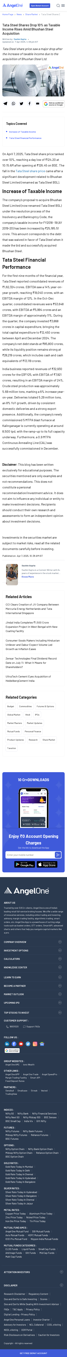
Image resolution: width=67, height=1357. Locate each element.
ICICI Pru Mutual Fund (16, 1238)
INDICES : (9, 1109)
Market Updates (34, 723)
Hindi (27, 714)
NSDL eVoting (11, 1329)
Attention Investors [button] (17, 1272)
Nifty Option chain (14, 1148)
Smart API (35, 1077)
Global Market (13, 714)
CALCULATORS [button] (12, 958)
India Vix (28, 1120)
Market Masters (14, 723)
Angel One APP (12, 1074)
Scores (43, 1299)
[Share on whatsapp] (13, 103)
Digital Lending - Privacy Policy (19, 1314)
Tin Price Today (37, 1221)
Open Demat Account (40, 6)
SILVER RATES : (12, 1188)
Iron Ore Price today (15, 1221)
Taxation (11, 748)
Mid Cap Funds (46, 1252)
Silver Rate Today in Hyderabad (21, 1192)
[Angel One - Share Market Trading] (12, 5)
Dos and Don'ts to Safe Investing (20, 1299)
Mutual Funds (13, 731)
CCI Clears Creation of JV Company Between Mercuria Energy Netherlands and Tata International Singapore (32, 609)
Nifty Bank (23, 1113)
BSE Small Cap (13, 1120)
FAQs (6, 1309)
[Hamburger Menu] (63, 5)
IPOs (37, 714)
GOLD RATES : (11, 1163)
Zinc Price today (14, 1217)
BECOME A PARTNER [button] (15, 985)
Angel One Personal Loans (17, 1319)
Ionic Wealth (28, 1064)
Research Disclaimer (14, 1293)
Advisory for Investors (15, 1324)
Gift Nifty (41, 1120)
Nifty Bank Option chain (40, 1148)
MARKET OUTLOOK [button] (14, 994)
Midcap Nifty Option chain (18, 1152)
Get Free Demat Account (33, 1353)
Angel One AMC (12, 1064)
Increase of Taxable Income (22, 131)
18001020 (14, 1026)
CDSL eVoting (54, 1324)
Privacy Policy (33, 1309)
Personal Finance (33, 731)
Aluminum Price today (40, 1213)
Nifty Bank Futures (33, 1131)
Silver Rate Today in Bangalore (21, 1195)
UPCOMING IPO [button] (11, 1002)
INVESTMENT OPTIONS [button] (16, 950)
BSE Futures (12, 1138)
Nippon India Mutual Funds (44, 1238)
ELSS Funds (11, 1248)
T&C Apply (17, 1309)
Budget (10, 706)
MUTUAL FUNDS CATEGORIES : (20, 1245)
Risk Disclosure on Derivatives (19, 1334)
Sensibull (9, 1090)
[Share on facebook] (29, 103)
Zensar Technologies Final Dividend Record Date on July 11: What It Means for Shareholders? (31, 663)
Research (33, 739)
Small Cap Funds (46, 1248)
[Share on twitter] (21, 103)
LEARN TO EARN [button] (12, 977)
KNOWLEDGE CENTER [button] (15, 967)
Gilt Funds (31, 1252)
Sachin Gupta (20, 39)
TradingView (11, 1094)
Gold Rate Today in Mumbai (19, 1166)
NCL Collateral (36, 1324)
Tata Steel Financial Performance (25, 138)
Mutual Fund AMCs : (15, 1227)
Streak (34, 1090)
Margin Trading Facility (16, 1077)
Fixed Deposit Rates (14, 1081)
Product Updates (15, 739)
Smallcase (22, 1090)
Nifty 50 (9, 1113)
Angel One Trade (30, 1074)
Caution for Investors (49, 1334)
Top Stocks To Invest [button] (16, 1012)
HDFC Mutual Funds (38, 1235)
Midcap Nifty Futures (16, 1134)
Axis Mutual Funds (14, 1235)
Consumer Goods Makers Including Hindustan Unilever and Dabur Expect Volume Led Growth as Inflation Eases (33, 645)
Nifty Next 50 (12, 1117)
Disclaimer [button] (10, 1285)
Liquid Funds (28, 1248)
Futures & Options (45, 706)
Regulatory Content (38, 1293)
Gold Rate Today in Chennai (19, 1174)
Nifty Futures (12, 1131)
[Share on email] (38, 103)
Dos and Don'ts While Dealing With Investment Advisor (31, 1304)
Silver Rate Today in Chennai (19, 1199)
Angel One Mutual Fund (17, 1231)
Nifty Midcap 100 (31, 1117)
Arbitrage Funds (13, 1252)
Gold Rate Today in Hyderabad (20, 1177)
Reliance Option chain (47, 1152)
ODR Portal (26, 1329)
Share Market (49, 739)
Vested (44, 1090)
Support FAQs (33, 1026)
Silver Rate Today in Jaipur (19, 1203)
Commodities (25, 706)
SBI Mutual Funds (41, 1231)
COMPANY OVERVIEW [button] (15, 942)
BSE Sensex (50, 1117)
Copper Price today (15, 1213)
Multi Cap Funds (13, 1256)
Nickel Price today (35, 1217)
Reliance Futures (39, 1134)
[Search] (58, 5)
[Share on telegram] (5, 103)
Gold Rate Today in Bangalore (20, 1181)
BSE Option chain (14, 1156)
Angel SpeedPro (49, 1074)
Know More (28, 576)
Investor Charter (41, 1319)
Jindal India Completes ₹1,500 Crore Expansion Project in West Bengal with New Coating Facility (31, 627)
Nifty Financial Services (44, 1113)
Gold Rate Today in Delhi (17, 1170)
